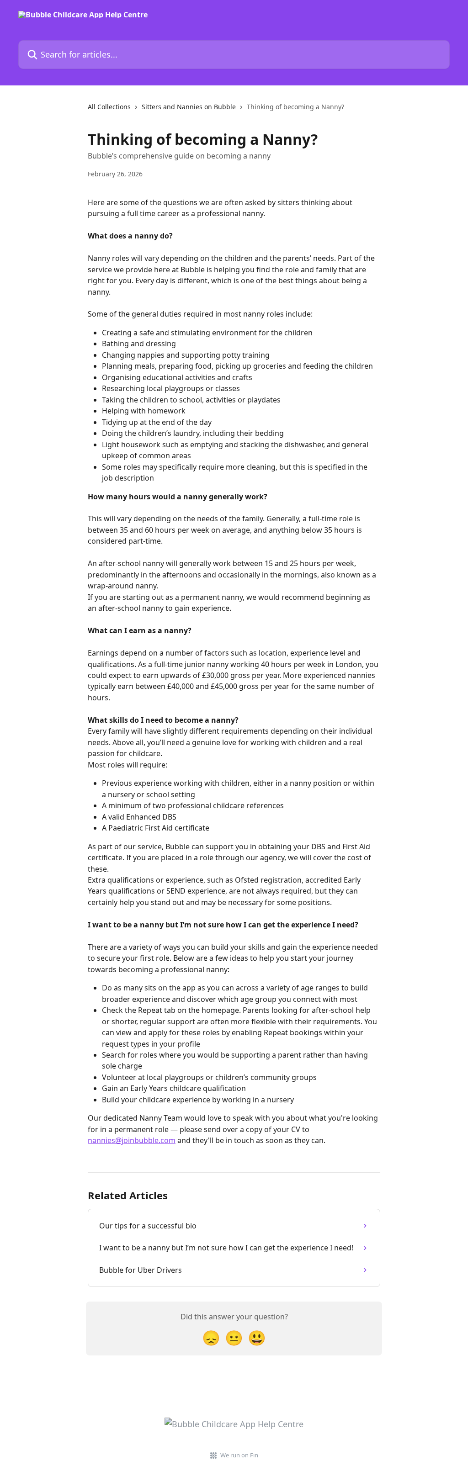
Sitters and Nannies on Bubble (189, 106)
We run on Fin (239, 1455)
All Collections (109, 106)
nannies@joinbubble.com (132, 1140)
